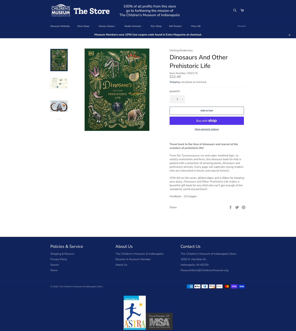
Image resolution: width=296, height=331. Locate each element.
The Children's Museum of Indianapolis (139, 254)
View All (195, 26)
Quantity (175, 91)
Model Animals (133, 26)
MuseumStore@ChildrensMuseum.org (204, 270)
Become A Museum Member (133, 259)
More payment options (207, 129)
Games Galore (107, 26)
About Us (121, 265)
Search (54, 265)
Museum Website (60, 26)
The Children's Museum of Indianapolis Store (81, 286)
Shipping (175, 82)
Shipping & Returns (62, 254)
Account (242, 26)
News (54, 270)
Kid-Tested (175, 26)
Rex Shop (156, 26)
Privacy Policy (58, 259)
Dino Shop (83, 26)
